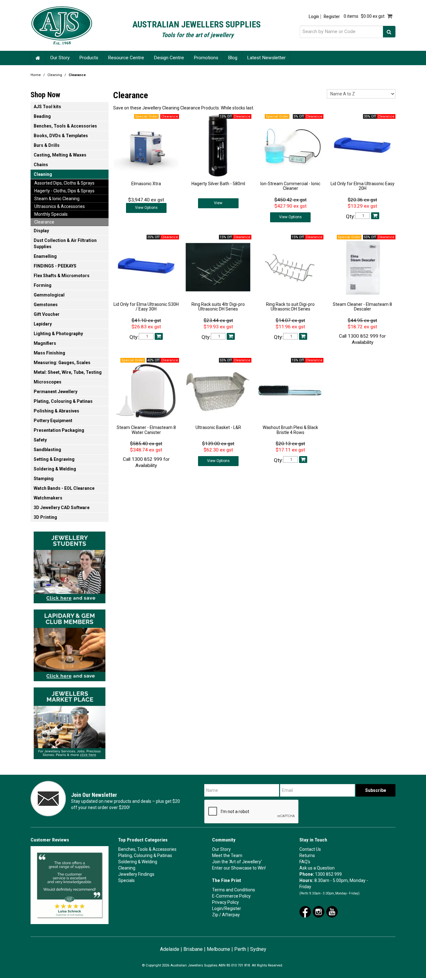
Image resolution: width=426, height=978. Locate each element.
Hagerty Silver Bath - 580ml (218, 183)
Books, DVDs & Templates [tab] (61, 135)
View (218, 203)
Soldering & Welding (137, 861)
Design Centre (169, 57)
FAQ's (304, 861)
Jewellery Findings (136, 874)
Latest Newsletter (266, 57)
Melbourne (218, 949)
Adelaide (169, 949)
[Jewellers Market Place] (69, 721)
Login (314, 16)
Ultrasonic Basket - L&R (218, 427)
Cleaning (54, 75)
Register (332, 16)
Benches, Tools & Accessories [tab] (65, 125)
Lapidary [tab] (43, 323)
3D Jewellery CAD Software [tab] (62, 507)
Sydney (258, 949)
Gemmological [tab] (49, 294)
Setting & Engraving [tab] (54, 459)
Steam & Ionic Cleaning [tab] (57, 198)
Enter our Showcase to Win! (239, 867)
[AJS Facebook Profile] (305, 911)
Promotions (206, 57)
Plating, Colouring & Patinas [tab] (63, 401)
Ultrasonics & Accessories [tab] (59, 206)
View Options (146, 207)
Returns (307, 855)
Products (88, 57)
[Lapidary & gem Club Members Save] (69, 643)
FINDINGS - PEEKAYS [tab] (55, 265)
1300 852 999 (328, 874)
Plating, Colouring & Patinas (145, 855)
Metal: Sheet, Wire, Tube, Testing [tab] (68, 372)
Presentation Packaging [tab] (59, 430)
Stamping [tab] (44, 478)
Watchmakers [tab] (48, 497)
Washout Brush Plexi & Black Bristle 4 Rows (290, 430)
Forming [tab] (42, 285)
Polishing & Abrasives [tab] (56, 410)
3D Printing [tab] (45, 517)
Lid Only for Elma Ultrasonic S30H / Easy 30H (146, 306)
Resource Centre (126, 57)
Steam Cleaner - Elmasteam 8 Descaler (362, 306)
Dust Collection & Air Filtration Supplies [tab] (65, 243)
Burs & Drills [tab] (47, 145)
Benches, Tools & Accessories (147, 849)
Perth (240, 949)
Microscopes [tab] (47, 381)
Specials (126, 880)
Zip (215, 914)
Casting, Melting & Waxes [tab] (60, 154)
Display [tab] (41, 230)
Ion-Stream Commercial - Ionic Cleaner (290, 186)
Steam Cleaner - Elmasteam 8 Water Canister (146, 430)
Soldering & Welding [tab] (55, 468)
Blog (232, 57)
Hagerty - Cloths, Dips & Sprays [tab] (64, 190)
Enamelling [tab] (45, 256)
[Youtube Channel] (332, 911)
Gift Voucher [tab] (47, 314)
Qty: (350, 216)
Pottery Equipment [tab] (53, 420)
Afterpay (231, 914)
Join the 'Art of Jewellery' (237, 861)
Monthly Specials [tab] (51, 214)
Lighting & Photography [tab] (58, 333)
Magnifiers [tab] (45, 343)
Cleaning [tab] (43, 174)
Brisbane (193, 949)
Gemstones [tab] (46, 304)
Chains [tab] (41, 164)
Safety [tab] (40, 439)
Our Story (60, 57)
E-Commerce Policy (231, 896)
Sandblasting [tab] (47, 449)
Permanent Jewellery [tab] (55, 391)
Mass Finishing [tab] (49, 352)
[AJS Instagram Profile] (318, 911)
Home (38, 58)
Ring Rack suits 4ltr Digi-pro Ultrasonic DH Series (218, 306)
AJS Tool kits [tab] (47, 106)
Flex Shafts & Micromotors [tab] (62, 275)
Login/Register (226, 908)
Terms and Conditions (233, 889)
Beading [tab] (42, 116)
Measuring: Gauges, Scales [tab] (62, 362)
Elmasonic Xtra (146, 183)
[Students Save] (69, 565)
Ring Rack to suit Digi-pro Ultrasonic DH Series (290, 306)
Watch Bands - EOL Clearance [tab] (64, 488)
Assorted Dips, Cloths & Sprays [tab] (64, 183)
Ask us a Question (317, 867)
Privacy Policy (225, 902)
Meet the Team (227, 855)
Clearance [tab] (44, 221)
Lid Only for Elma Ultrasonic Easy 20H (363, 186)
